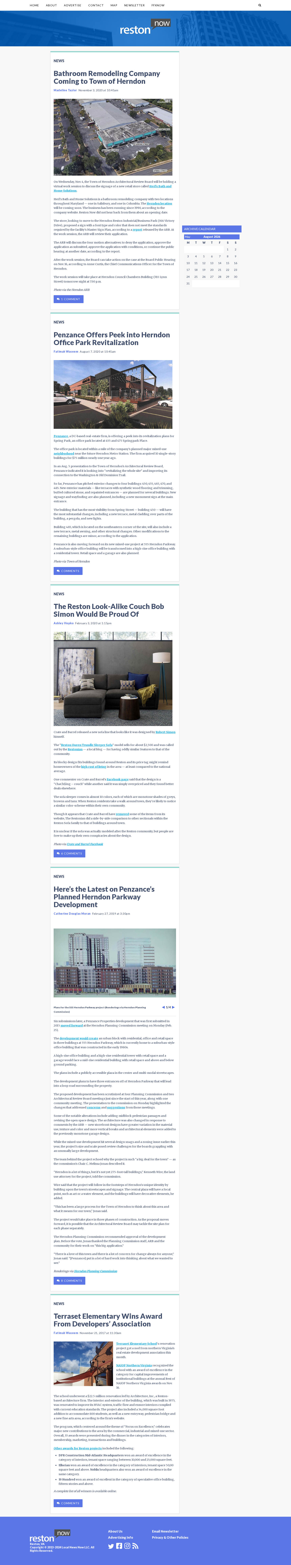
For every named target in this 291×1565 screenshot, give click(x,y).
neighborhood (64, 453)
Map (114, 5)
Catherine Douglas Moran (72, 913)
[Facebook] (119, 1545)
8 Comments (71, 1280)
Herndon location (159, 203)
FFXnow (158, 5)
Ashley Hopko (64, 623)
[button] (259, 5)
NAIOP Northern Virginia (134, 1365)
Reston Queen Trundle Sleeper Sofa (86, 745)
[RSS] (135, 1545)
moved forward (72, 1025)
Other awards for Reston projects (78, 1448)
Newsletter (134, 5)
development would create (79, 1038)
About (51, 5)
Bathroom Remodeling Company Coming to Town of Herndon (107, 77)
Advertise (72, 5)
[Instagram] (127, 1545)
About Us (115, 1531)
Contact (96, 5)
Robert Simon (165, 732)
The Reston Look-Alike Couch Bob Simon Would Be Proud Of (109, 610)
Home (34, 5)
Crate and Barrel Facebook (85, 844)
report (137, 229)
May (187, 236)
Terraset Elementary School (136, 1343)
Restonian (75, 749)
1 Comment (70, 299)
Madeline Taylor (65, 90)
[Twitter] (111, 1546)
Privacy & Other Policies (170, 1537)
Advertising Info (120, 1537)
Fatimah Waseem (66, 351)
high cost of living (93, 767)
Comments (70, 571)
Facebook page (118, 779)
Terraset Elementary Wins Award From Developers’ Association (108, 1320)
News (59, 61)
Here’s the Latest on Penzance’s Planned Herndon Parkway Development (104, 897)
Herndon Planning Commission (95, 1271)
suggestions (116, 1107)
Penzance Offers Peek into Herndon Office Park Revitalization (112, 338)
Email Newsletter (165, 1531)
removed (122, 814)
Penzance (61, 436)
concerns (94, 1107)
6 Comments (71, 853)
